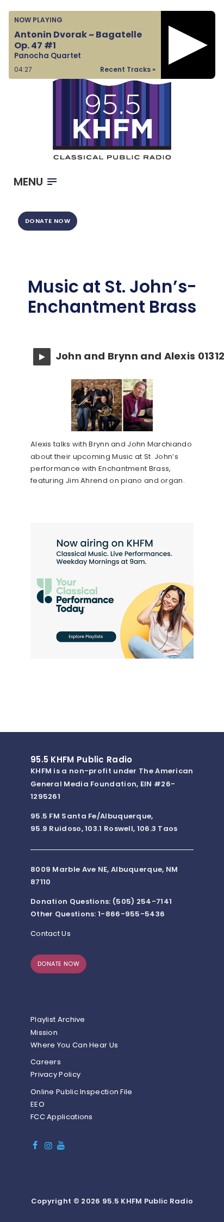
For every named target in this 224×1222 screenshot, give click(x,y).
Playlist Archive (57, 1019)
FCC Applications (61, 1117)
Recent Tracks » (127, 69)
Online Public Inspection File (81, 1092)
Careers (45, 1062)
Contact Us (50, 933)
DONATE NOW (47, 220)
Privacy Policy (55, 1074)
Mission (44, 1032)
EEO (37, 1104)
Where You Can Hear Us (74, 1045)
